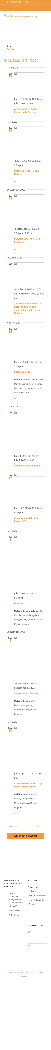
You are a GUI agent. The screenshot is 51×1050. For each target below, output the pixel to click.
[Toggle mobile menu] (46, 18)
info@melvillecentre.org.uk (34, 2)
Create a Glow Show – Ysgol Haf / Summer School (28, 785)
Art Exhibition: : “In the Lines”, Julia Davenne (26, 110)
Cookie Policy (34, 891)
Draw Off (18, 603)
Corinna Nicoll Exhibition (27, 465)
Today (25, 826)
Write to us (14, 915)
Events (10, 49)
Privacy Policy (34, 887)
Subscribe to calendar (25, 836)
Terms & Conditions (37, 895)
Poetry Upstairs (22, 371)
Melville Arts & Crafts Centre (23, 972)
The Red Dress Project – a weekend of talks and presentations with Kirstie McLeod (27, 308)
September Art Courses (26, 693)
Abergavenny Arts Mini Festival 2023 (26, 519)
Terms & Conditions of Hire (37, 902)
